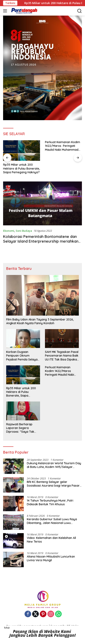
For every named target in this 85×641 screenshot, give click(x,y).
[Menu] (6, 10)
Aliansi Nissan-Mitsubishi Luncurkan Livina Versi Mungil (51, 558)
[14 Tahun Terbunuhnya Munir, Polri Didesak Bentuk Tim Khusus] (13, 503)
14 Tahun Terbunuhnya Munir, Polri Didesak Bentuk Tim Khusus (50, 502)
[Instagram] (50, 614)
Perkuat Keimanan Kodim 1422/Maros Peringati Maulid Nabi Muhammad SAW (62, 146)
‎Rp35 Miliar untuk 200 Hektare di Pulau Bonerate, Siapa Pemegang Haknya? (21, 168)
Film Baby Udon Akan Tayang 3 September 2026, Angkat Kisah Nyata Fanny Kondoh (40, 321)
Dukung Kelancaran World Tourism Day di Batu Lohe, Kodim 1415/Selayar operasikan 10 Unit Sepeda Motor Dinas (54, 465)
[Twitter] (35, 614)
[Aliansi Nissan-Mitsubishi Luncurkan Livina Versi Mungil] (13, 559)
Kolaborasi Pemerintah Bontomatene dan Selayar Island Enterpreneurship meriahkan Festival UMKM (40, 241)
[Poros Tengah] (24, 10)
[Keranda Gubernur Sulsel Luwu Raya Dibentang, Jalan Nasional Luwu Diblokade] (13, 522)
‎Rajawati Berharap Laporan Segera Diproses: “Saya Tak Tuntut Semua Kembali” (22, 428)
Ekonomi (8, 231)
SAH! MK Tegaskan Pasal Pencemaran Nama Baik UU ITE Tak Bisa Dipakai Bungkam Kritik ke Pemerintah (61, 355)
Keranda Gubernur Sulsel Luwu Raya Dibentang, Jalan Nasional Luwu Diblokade (52, 521)
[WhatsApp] (58, 614)
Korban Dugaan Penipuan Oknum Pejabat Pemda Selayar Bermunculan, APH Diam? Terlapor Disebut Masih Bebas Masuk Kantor (22, 355)
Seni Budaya (24, 231)
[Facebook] (28, 614)
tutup (7, 627)
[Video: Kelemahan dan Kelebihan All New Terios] (13, 541)
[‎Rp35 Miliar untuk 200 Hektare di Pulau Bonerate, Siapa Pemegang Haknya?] (21, 150)
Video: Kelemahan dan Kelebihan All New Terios (51, 539)
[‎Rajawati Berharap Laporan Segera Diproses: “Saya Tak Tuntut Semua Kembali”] (23, 410)
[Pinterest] (43, 614)
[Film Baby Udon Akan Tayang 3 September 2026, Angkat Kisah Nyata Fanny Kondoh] (42, 295)
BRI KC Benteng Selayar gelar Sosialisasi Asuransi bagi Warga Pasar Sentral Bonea (53, 483)
